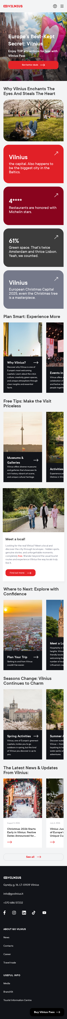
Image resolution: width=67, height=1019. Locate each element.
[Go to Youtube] (44, 912)
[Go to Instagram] (14, 912)
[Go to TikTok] (34, 912)
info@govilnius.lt (13, 893)
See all (30, 856)
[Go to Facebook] (6, 912)
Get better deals (30, 65)
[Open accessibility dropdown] (55, 6)
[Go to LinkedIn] (24, 912)
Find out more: (17, 573)
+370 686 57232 (13, 902)
